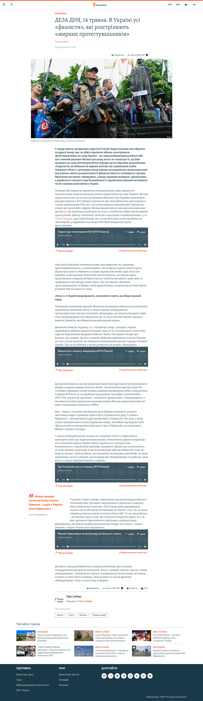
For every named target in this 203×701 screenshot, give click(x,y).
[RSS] (136, 675)
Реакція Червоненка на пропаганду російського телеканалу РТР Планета (99, 534)
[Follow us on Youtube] (117, 675)
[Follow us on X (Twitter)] (110, 675)
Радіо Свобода (62, 42)
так (91, 327)
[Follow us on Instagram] (130, 675)
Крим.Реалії (66, 235)
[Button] (117, 55)
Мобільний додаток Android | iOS (32, 685)
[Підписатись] (150, 675)
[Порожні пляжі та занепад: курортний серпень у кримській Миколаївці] (141, 651)
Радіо (19, 680)
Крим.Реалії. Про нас (69, 675)
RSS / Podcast (22, 690)
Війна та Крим (102, 632)
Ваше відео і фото (24, 675)
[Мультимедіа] (186, 5)
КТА (178, 5)
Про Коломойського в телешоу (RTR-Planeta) (83, 467)
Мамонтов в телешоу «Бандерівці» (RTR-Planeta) (85, 351)
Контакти (63, 685)
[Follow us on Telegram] (123, 675)
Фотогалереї (159, 647)
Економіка (42, 632)
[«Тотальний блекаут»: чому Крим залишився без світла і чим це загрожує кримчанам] (83, 651)
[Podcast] (143, 675)
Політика (60, 14)
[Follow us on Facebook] (104, 675)
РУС (170, 5)
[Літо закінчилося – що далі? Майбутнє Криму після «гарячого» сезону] (141, 635)
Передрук (64, 680)
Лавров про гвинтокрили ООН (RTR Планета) (83, 232)
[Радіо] (194, 5)
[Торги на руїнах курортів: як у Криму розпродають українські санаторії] (25, 635)
